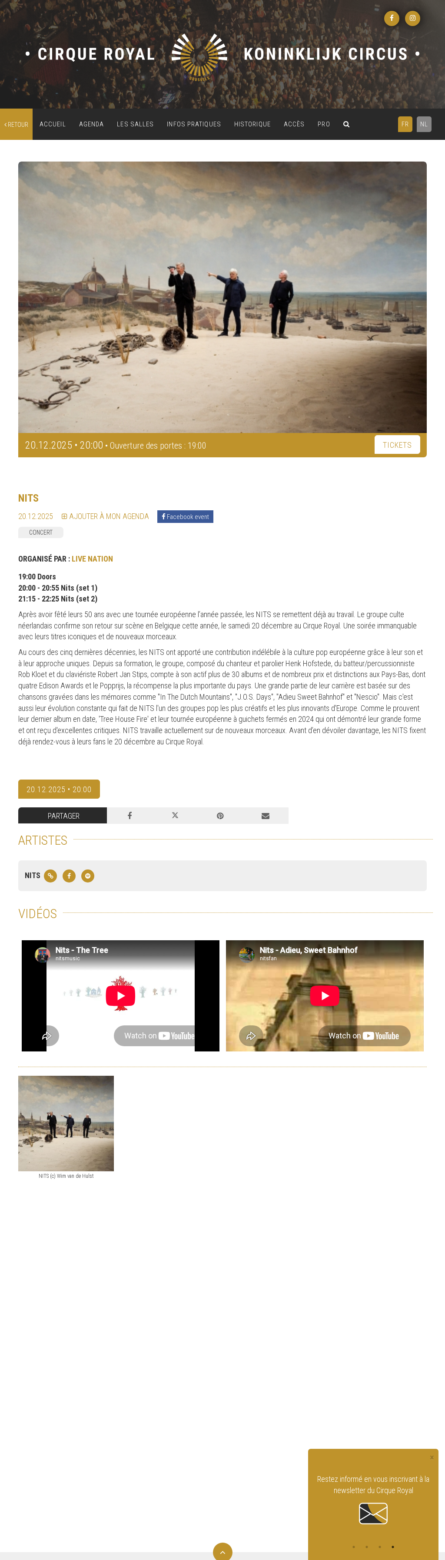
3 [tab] (379, 1547)
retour (17, 124)
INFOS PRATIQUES (194, 124)
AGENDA (91, 124)
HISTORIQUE (252, 124)
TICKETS (397, 444)
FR (405, 124)
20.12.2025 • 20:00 (59, 789)
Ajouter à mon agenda (108, 516)
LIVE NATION (92, 558)
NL (424, 124)
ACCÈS (294, 124)
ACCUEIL (53, 124)
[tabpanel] (373, 1500)
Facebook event (187, 517)
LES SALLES (135, 124)
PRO (324, 124)
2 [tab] (366, 1547)
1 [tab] (353, 1547)
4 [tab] (393, 1547)
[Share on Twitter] (174, 815)
